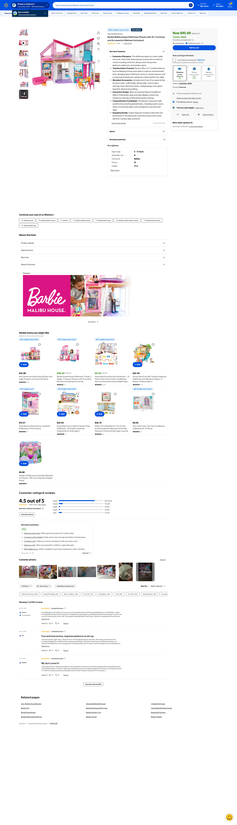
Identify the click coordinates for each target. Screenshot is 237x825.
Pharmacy (95, 13)
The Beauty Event (122, 13)
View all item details (119, 123)
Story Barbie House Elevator (31, 704)
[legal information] (193, 40)
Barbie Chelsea (156, 717)
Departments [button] (9, 13)
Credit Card (191, 13)
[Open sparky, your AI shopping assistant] (229, 817)
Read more (45, 619)
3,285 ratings (128, 43)
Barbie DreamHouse (28, 712)
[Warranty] (164, 257)
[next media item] (98, 61)
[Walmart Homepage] (6, 5)
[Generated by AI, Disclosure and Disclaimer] (164, 123)
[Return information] (201, 43)
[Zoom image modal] (98, 43)
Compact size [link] (30, 541)
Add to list (185, 115)
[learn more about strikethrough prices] (199, 34)
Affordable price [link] (31, 549)
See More (92, 322)
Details (195, 102)
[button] (203, 5)
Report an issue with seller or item (189, 98)
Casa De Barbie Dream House (161, 708)
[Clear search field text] (185, 5)
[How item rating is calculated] (43, 508)
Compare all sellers (196, 126)
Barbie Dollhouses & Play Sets (97, 708)
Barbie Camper (91, 717)
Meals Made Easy (150, 13)
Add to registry (208, 115)
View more (114, 170)
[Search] (191, 5)
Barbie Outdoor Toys (93, 712)
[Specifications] (164, 250)
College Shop (72, 13)
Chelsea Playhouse (158, 704)
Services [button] (24, 13)
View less (85, 553)
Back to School (57, 13)
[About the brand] (164, 264)
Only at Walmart (177, 13)
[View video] (98, 49)
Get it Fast (84, 13)
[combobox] (123, 5)
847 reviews (42, 504)
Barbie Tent (25, 708)
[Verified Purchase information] (65, 608)
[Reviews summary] (121, 43)
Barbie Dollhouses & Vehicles (31, 717)
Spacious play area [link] (32, 533)
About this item (27, 235)
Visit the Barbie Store (115, 34)
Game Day (136, 13)
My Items (164, 13)
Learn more (199, 108)
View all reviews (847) (93, 684)
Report (66, 623)
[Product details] (164, 243)
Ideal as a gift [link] (29, 545)
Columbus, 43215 (185, 83)
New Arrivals (107, 13)
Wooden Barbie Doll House (96, 704)
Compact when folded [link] (33, 537)
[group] (120, 43)
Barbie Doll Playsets (158, 712)
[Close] (45, 13)
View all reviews (27, 514)
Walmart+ (203, 13)
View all (163, 560)
